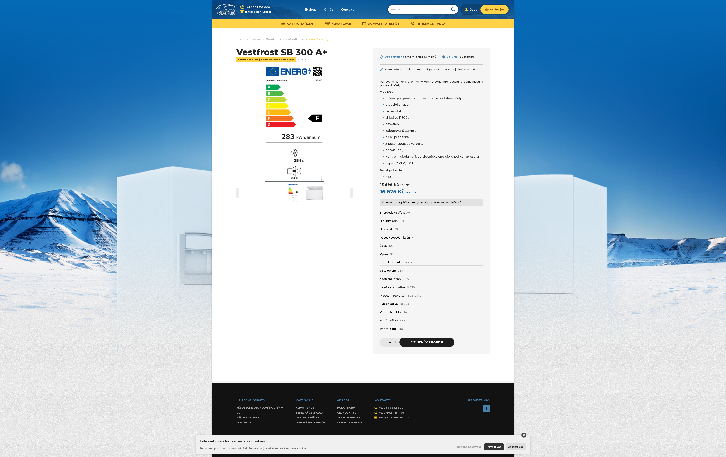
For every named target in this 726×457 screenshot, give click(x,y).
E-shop (310, 9)
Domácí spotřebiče (310, 422)
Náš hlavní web (247, 417)
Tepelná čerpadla (309, 412)
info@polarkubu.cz (258, 11)
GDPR (240, 412)
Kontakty (243, 422)
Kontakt (347, 9)
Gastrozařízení (308, 417)
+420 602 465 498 (391, 412)
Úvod (240, 39)
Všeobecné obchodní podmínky (260, 407)
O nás (328, 9)
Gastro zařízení (262, 39)
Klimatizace (305, 407)
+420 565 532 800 (257, 7)
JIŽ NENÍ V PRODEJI (427, 342)
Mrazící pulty (318, 39)
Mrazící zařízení (291, 39)
